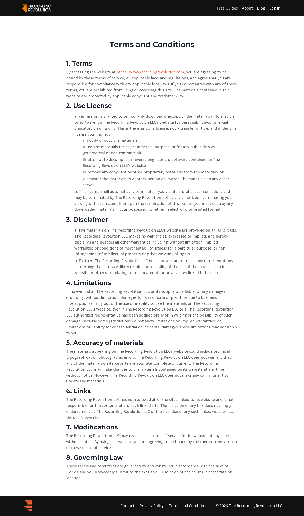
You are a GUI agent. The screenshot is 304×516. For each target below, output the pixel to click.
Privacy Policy (152, 505)
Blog (261, 8)
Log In (274, 8)
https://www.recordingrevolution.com (150, 71)
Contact (127, 505)
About (247, 8)
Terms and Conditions (188, 505)
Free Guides (227, 8)
